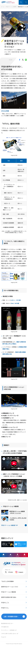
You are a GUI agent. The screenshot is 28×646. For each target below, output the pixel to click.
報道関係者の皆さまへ (7, 623)
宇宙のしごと (5, 602)
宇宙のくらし (5, 608)
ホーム (2, 6)
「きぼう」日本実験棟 (7, 581)
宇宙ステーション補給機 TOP (9, 525)
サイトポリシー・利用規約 (8, 630)
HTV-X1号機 (5, 111)
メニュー (25, 2)
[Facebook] (20, 60)
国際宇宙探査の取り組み (8, 597)
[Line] (26, 60)
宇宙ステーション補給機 (11, 6)
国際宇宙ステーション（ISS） (9, 587)
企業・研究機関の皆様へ (11, 616)
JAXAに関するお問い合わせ (8, 633)
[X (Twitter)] (23, 60)
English (3, 637)
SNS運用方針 (5, 627)
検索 (21, 2)
